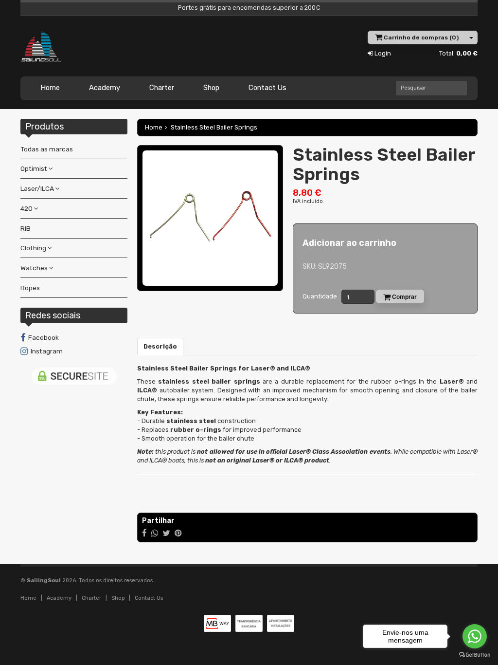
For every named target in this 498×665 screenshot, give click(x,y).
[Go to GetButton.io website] (474, 655)
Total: (458, 53)
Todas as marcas (46, 149)
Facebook (43, 337)
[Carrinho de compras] (471, 37)
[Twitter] (166, 532)
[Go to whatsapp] (474, 636)
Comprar (404, 296)
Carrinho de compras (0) (420, 37)
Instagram (47, 351)
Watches (34, 268)
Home (50, 87)
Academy (104, 87)
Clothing (34, 248)
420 (27, 208)
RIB (25, 228)
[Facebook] (144, 532)
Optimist (34, 168)
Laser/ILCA (37, 188)
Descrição (160, 346)
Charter (161, 87)
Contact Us (267, 87)
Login (382, 53)
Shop (211, 87)
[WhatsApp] (154, 532)
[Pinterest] (178, 532)
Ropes (30, 288)
